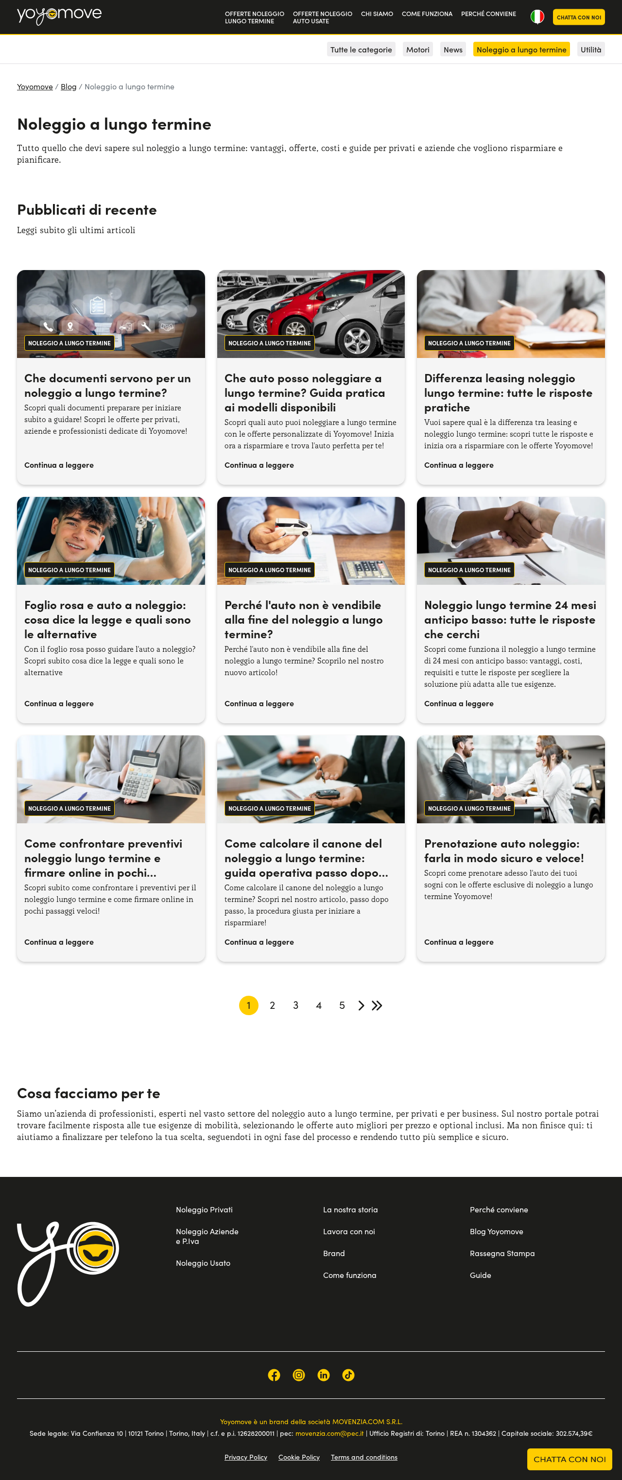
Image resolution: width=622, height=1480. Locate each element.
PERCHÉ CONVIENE (488, 13)
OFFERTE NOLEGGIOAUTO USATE (322, 17)
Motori (418, 49)
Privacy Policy (246, 1457)
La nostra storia (350, 1209)
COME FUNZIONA (427, 13)
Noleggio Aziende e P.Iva (207, 1236)
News (453, 49)
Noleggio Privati (204, 1209)
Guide (480, 1275)
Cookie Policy (299, 1457)
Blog (69, 86)
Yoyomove (35, 86)
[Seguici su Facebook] (274, 1375)
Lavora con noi (349, 1231)
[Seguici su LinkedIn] (323, 1375)
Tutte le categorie (361, 49)
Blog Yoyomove (496, 1231)
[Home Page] (59, 17)
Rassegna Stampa (502, 1253)
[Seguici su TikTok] (348, 1375)
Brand (334, 1253)
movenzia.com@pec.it (329, 1433)
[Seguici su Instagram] (299, 1375)
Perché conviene (499, 1209)
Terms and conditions (364, 1457)
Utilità (591, 49)
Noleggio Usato (203, 1263)
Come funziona (350, 1275)
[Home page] (68, 1264)
